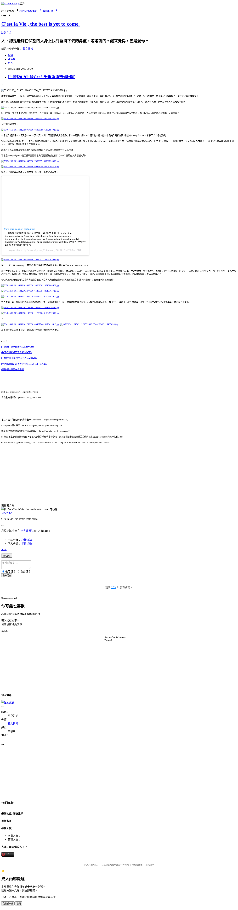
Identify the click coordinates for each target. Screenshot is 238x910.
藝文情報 (28, 48)
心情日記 (26, 539)
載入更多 (7, 556)
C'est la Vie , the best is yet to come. (40, 24)
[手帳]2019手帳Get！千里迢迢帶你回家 (41, 77)
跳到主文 (6, 32)
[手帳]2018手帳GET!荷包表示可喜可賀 (19, 358)
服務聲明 (150, 865)
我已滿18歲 (8, 903)
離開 (19, 903)
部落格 (12, 59)
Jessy (30, 250)
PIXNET (94, 865)
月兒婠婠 (6, 513)
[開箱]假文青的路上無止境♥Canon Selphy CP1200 (24, 364)
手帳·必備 (27, 543)
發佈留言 (7, 575)
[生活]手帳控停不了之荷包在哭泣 (16, 352)
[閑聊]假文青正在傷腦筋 (12, 369)
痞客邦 (24, 530)
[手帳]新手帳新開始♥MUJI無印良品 (17, 347)
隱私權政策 (137, 865)
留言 (31, 530)
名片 (10, 63)
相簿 (10, 55)
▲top (4, 549)
